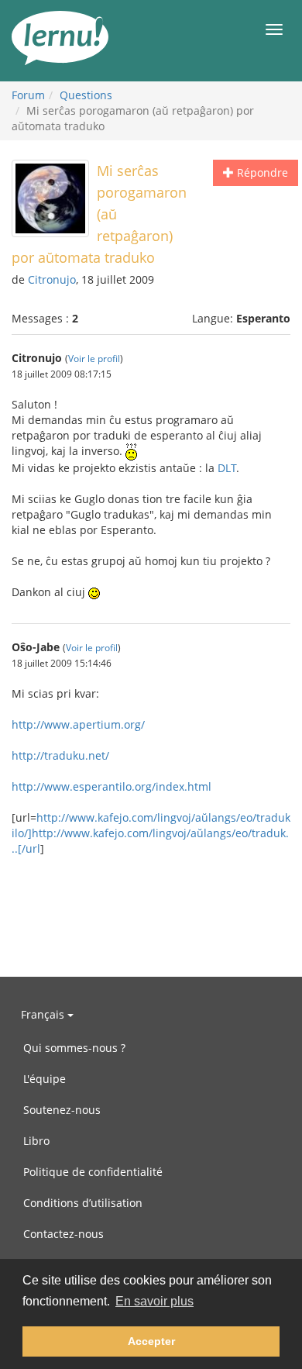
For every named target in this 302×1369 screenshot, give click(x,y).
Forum (28, 95)
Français (44, 1014)
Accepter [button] (151, 1341)
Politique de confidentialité (93, 1171)
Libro (36, 1140)
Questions (86, 95)
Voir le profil (94, 358)
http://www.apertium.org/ (78, 724)
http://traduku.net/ (60, 755)
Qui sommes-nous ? (74, 1047)
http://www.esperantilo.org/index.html (111, 786)
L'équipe (44, 1078)
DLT (227, 467)
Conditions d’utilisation (82, 1202)
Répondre (261, 172)
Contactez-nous (63, 1233)
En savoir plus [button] (154, 1301)
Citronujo (52, 279)
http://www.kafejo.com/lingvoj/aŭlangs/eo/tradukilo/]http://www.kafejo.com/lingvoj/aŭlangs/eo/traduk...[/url (151, 833)
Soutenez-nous (62, 1109)
